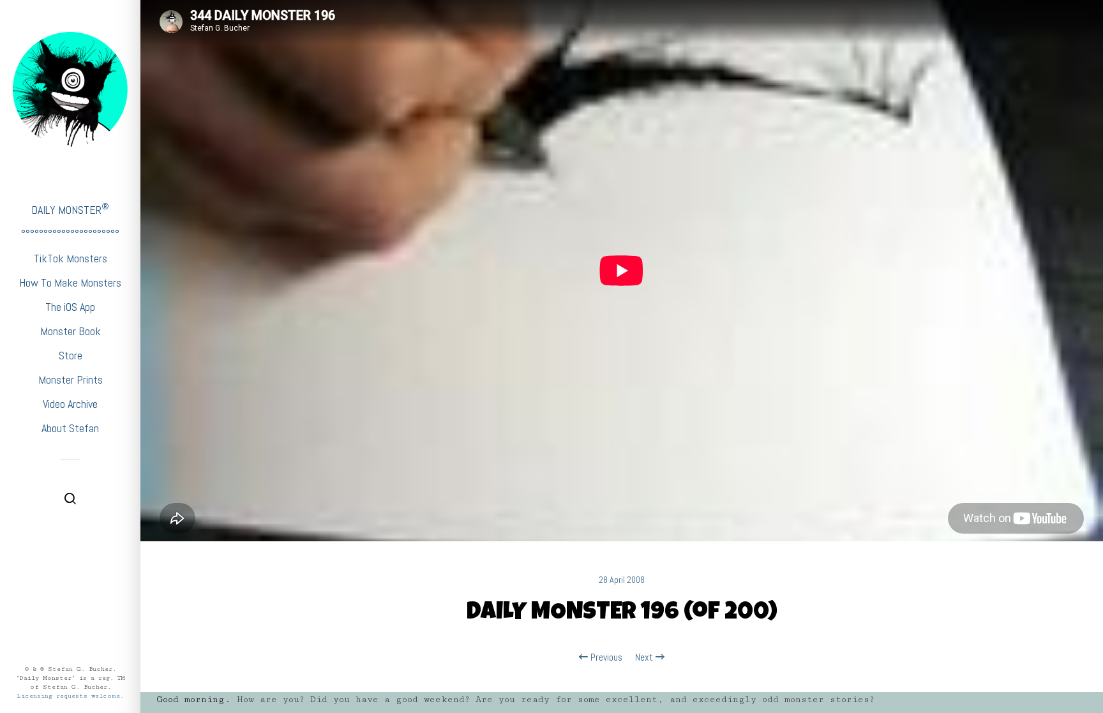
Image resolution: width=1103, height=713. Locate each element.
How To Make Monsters (70, 282)
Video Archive (70, 403)
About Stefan (70, 428)
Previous (605, 657)
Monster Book (70, 331)
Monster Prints (70, 379)
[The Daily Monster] (70, 89)
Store (70, 355)
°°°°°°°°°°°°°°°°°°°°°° (70, 234)
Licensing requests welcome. (70, 696)
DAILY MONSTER (70, 209)
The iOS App (70, 306)
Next (645, 657)
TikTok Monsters (70, 258)
